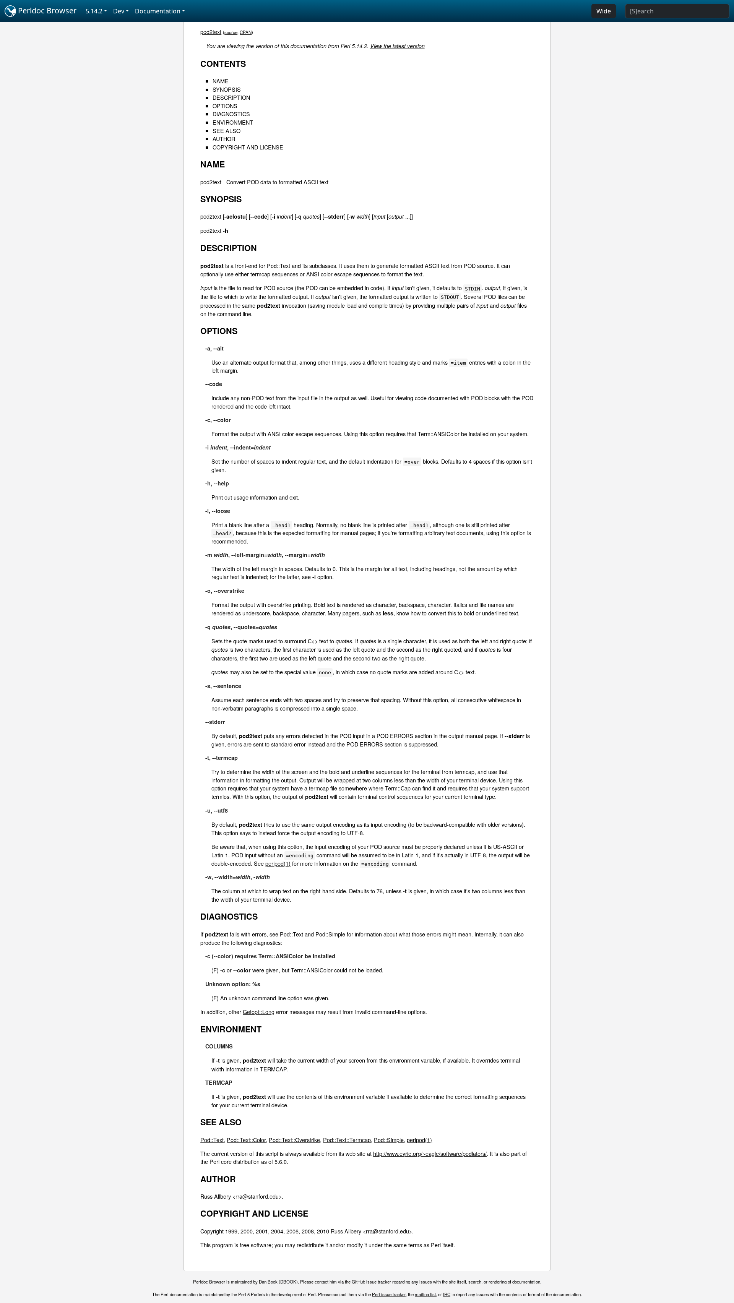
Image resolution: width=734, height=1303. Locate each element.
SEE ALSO (226, 131)
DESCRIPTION (231, 97)
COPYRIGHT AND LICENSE (248, 147)
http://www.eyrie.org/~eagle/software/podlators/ (430, 1153)
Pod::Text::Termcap (347, 1140)
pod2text (210, 32)
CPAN (246, 32)
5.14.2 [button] (94, 11)
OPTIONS (225, 106)
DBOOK (288, 1282)
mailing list (425, 1294)
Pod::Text (291, 934)
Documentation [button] (157, 11)
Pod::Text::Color (246, 1140)
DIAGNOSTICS (231, 114)
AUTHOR (224, 139)
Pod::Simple (330, 934)
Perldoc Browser (46, 10)
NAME (221, 81)
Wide (603, 11)
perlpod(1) (278, 863)
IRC (446, 1294)
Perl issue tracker (389, 1294)
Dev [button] (118, 11)
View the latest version (397, 46)
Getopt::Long (258, 1012)
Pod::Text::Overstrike (294, 1140)
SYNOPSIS (227, 89)
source (230, 32)
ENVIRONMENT (233, 122)
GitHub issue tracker (371, 1282)
